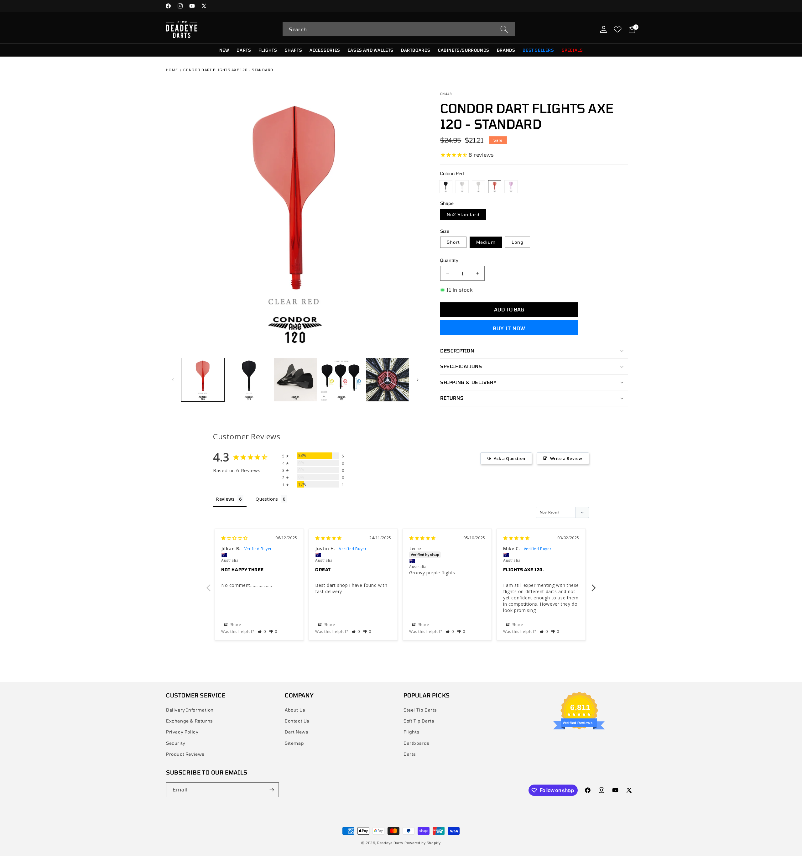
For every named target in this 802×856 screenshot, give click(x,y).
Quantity (449, 260)
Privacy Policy (182, 731)
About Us (295, 709)
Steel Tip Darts (420, 709)
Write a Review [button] (566, 458)
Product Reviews (185, 754)
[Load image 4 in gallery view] (341, 379)
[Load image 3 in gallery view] (295, 379)
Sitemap (294, 743)
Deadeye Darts (390, 843)
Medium (486, 242)
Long (517, 242)
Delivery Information (190, 709)
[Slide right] (417, 380)
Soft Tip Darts (419, 720)
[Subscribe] (272, 789)
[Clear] (478, 186)
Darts (410, 754)
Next (594, 584)
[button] (399, 29)
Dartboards (417, 743)
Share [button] (235, 624)
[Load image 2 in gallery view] (202, 379)
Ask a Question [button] (509, 458)
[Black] (445, 186)
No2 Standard (463, 214)
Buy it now (509, 328)
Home (172, 70)
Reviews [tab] (225, 499)
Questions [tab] (267, 499)
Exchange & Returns (189, 720)
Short (453, 242)
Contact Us (297, 720)
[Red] (494, 186)
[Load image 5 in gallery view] (387, 379)
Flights (411, 731)
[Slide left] (173, 380)
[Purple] (511, 186)
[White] (462, 186)
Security (175, 743)
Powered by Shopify (422, 843)
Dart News (296, 731)
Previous (208, 584)
